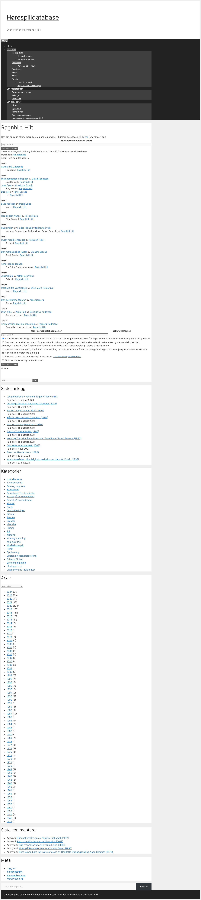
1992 (9, 699)
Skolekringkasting (16, 562)
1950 (9, 811)
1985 (9, 720)
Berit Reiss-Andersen (40, 312)
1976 (9, 748)
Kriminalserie (14, 541)
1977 (9, 745)
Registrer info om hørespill (29, 85)
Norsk (10, 548)
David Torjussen (40, 178)
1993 (9, 696)
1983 (9, 727)
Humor (10, 528)
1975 (9, 752)
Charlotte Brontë (23, 185)
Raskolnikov (7, 227)
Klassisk (11, 535)
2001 (9, 668)
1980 (9, 738)
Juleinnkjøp (7, 275)
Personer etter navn (26, 66)
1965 (9, 779)
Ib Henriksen (31, 215)
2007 (9, 647)
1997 (9, 682)
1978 (9, 741)
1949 (9, 814)
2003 (9, 661)
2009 (9, 640)
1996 (9, 685)
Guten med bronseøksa (13, 239)
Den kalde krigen (16, 510)
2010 (9, 637)
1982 (9, 731)
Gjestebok (16, 108)
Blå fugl (15, 95)
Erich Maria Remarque (42, 287)
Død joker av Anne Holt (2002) (23, 445)
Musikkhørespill (15, 545)
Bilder (10, 507)
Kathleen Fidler (36, 239)
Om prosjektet (14, 101)
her (86, 137)
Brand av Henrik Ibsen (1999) (23, 452)
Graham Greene (39, 251)
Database (11, 49)
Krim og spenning (16, 538)
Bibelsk (10, 503)
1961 (9, 790)
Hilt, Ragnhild (19, 154)
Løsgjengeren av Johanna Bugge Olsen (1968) (32, 396)
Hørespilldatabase (33, 17)
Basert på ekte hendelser (20, 496)
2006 (9, 651)
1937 (9, 821)
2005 (9, 654)
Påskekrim (16, 98)
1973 (9, 759)
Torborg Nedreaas (48, 324)
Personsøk (16, 62)
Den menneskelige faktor (14, 251)
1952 (9, 804)
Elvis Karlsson (8, 203)
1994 (9, 692)
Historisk (11, 524)
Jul (8, 531)
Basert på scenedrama (19, 500)
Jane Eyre (6, 185)
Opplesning (13, 552)
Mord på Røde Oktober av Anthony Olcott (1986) (45, 848)
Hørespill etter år (25, 56)
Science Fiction (15, 559)
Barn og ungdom (16, 486)
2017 (9, 616)
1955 (9, 797)
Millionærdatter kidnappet (14, 178)
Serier (14, 72)
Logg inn (11, 868)
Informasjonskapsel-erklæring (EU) (27, 118)
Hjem (9, 46)
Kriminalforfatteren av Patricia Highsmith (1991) (43, 838)
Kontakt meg (17, 112)
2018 (9, 612)
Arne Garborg (37, 299)
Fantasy (11, 517)
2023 (9, 595)
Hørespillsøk (17, 53)
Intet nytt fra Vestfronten (14, 287)
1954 (9, 800)
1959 (9, 793)
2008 (9, 644)
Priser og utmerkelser (21, 92)
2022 (9, 598)
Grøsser (11, 521)
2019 (9, 609)
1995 (9, 689)
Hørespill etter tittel (26, 59)
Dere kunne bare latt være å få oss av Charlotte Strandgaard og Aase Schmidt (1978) (66, 852)
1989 (9, 706)
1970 (9, 765)
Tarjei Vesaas (20, 191)
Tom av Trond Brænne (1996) (23, 431)
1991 (9, 703)
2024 (9, 591)
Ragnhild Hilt (23, 170)
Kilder (14, 105)
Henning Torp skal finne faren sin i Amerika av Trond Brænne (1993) (44, 438)
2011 (9, 633)
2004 (9, 658)
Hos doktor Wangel (11, 215)
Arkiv (14, 76)
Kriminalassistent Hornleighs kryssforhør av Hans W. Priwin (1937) (43, 459)
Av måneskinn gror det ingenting (18, 324)
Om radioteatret (15, 88)
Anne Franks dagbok (11, 263)
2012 (9, 630)
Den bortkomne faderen (13, 299)
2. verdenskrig (14, 482)
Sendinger (16, 69)
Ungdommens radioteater (21, 569)
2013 (9, 626)
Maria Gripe (25, 203)
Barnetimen (13, 489)
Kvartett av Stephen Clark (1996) (25, 424)
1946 (9, 818)
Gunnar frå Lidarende (12, 166)
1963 (9, 786)
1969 (9, 769)
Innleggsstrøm (14, 871)
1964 (9, 783)
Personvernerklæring (21, 115)
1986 (9, 717)
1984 (9, 724)
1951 (9, 807)
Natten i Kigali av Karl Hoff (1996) (25, 410)
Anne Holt (21, 312)
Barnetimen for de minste (20, 493)
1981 (9, 734)
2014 (9, 623)
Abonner (143, 886)
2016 (9, 619)
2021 (9, 602)
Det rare (5, 191)
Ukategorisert (14, 566)
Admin (15, 79)
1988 (9, 710)
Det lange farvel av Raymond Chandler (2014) (32, 403)
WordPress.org (15, 878)
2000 (9, 672)
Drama (10, 514)
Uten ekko (6, 312)
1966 (9, 776)
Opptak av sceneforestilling (21, 555)
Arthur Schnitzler (25, 275)
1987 (9, 713)
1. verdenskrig (14, 479)
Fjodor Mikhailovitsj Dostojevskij (34, 227)
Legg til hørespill (25, 82)
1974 (9, 755)
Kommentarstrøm (16, 875)
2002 (9, 665)
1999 (9, 675)
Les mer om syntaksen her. (67, 356)
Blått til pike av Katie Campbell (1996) (27, 417)
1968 (9, 772)
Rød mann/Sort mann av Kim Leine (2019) (40, 841)
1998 (9, 679)
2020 (9, 605)
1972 (9, 762)
